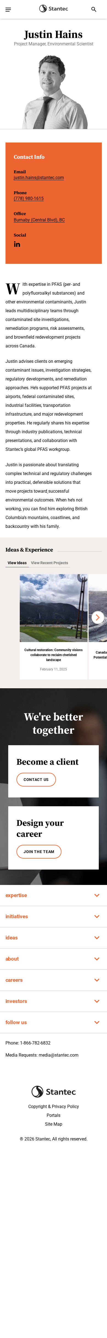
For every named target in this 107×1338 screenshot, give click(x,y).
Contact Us (36, 779)
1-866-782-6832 (35, 1043)
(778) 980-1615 (29, 198)
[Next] (98, 617)
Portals (53, 1115)
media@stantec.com (58, 1055)
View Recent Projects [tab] (49, 563)
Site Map (53, 1124)
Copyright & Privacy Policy (53, 1106)
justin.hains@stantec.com (39, 177)
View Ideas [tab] (17, 563)
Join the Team (39, 851)
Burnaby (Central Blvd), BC (39, 220)
